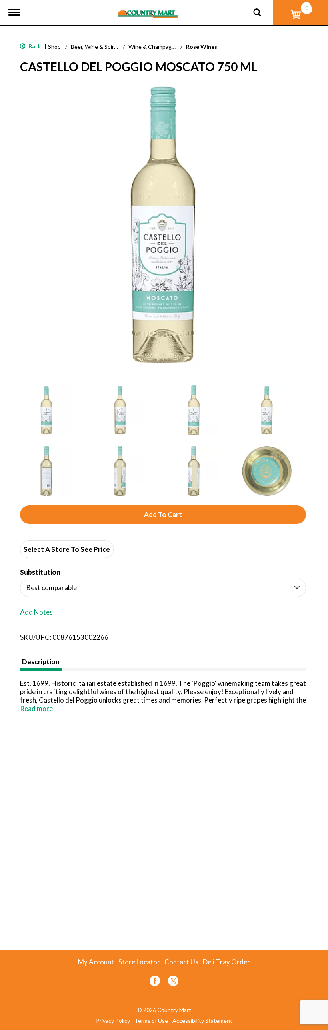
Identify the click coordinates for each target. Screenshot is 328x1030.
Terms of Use (151, 1021)
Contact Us (181, 962)
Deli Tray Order (226, 962)
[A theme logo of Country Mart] (148, 9)
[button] (46, 410)
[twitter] (173, 982)
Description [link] (41, 661)
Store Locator (139, 962)
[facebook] (155, 982)
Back (34, 46)
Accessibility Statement (202, 1021)
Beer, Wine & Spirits (95, 46)
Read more (36, 708)
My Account (96, 962)
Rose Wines (201, 46)
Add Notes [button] (36, 612)
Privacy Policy (113, 1021)
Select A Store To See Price (67, 549)
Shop (54, 46)
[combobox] (163, 588)
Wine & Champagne (153, 46)
